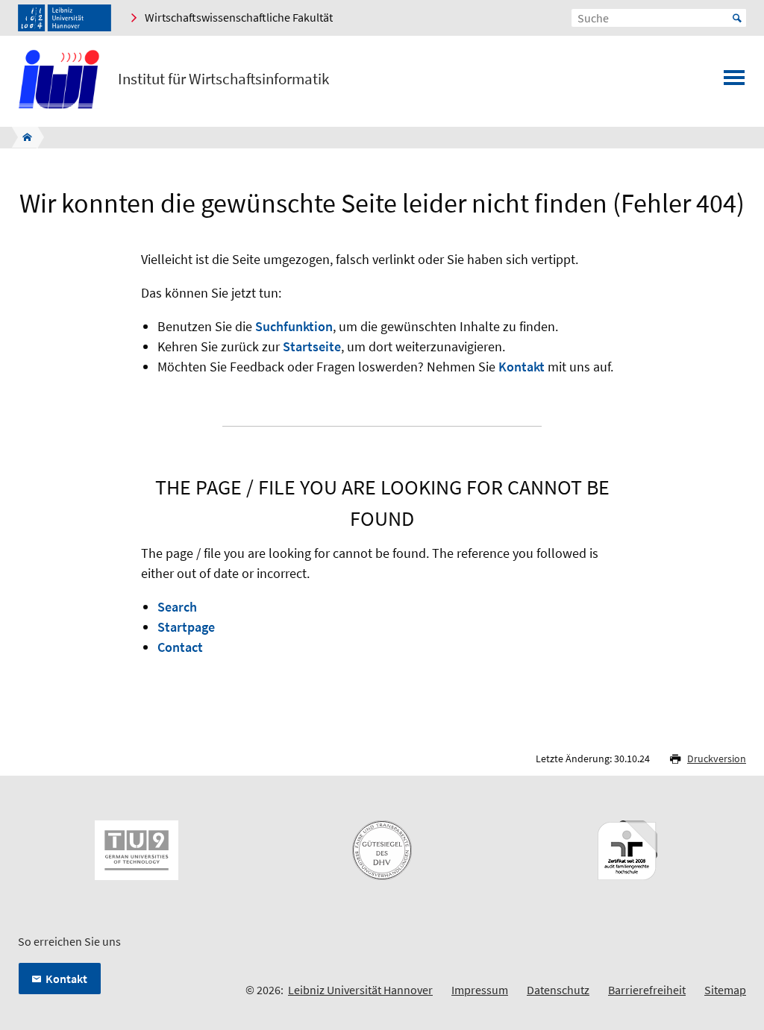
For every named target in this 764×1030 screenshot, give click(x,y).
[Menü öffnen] (734, 82)
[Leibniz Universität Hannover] (64, 17)
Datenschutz (558, 989)
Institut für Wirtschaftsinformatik (223, 79)
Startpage (186, 626)
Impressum (479, 989)
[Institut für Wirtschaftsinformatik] (23, 137)
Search (177, 606)
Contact (180, 647)
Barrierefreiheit (647, 989)
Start (737, 18)
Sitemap (725, 989)
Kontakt (521, 366)
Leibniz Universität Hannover (360, 989)
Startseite (312, 346)
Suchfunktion (294, 326)
